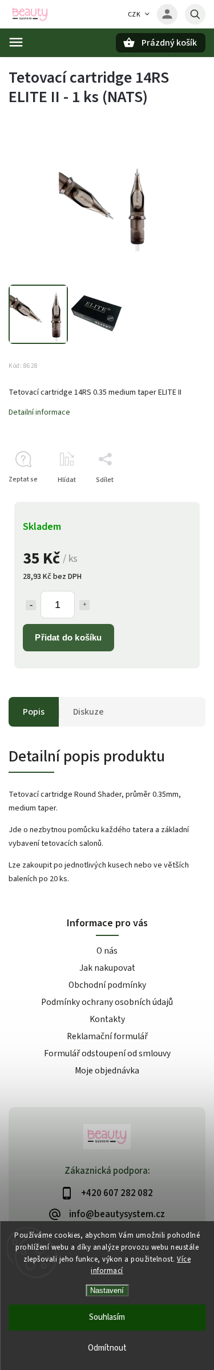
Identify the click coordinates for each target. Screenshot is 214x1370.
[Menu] (16, 42)
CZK (134, 14)
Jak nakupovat (107, 968)
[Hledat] (195, 14)
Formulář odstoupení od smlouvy (107, 1053)
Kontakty (107, 1019)
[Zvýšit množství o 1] (84, 605)
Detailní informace (39, 412)
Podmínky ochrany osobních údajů (107, 1002)
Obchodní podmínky (107, 985)
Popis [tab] (34, 712)
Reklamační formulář (107, 1036)
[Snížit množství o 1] (31, 605)
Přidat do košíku (68, 637)
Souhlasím (107, 1317)
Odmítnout (107, 1348)
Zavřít (170, 500)
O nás (107, 951)
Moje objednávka (107, 1070)
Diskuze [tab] (88, 712)
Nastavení (107, 1290)
